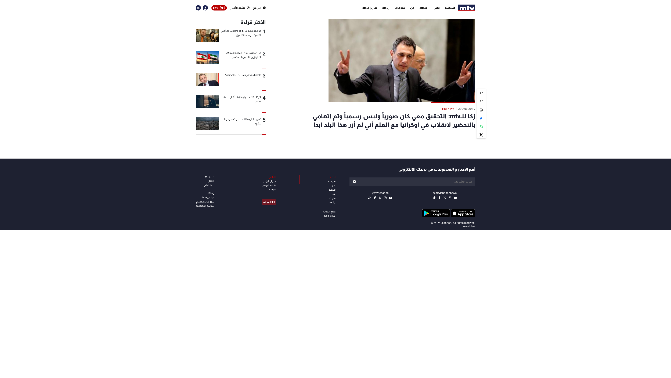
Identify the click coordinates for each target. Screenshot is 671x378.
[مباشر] (269, 194)
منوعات (400, 7)
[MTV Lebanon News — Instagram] (450, 197)
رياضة (385, 7)
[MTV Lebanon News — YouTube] (455, 197)
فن (412, 7)
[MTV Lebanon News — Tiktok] (434, 197)
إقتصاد (424, 7)
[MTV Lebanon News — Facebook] (439, 197)
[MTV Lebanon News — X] (444, 197)
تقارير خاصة (369, 7)
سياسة (450, 7)
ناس (437, 7)
